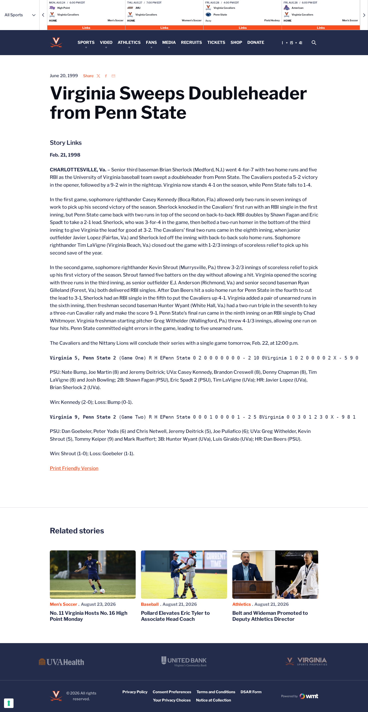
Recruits (191, 42)
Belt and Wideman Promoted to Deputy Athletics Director (270, 616)
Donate (255, 42)
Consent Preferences (172, 692)
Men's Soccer (63, 604)
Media (169, 42)
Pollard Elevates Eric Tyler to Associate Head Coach (175, 616)
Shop (236, 42)
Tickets (216, 42)
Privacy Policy (134, 692)
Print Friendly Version (74, 468)
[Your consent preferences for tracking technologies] (9, 703)
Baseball (150, 604)
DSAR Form (251, 692)
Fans (151, 42)
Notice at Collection (213, 700)
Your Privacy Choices (172, 700)
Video (106, 42)
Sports (86, 42)
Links (86, 27)
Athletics (129, 42)
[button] (43, 15)
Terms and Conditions (216, 692)
